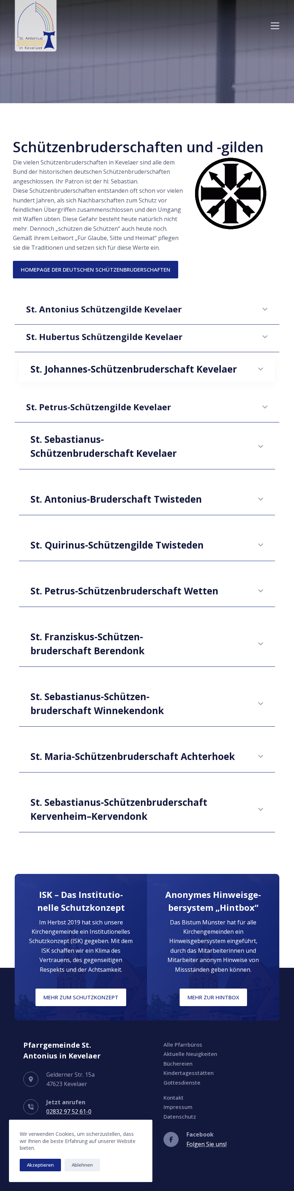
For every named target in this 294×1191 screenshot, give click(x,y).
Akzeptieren (40, 1165)
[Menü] (275, 25)
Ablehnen (82, 1165)
